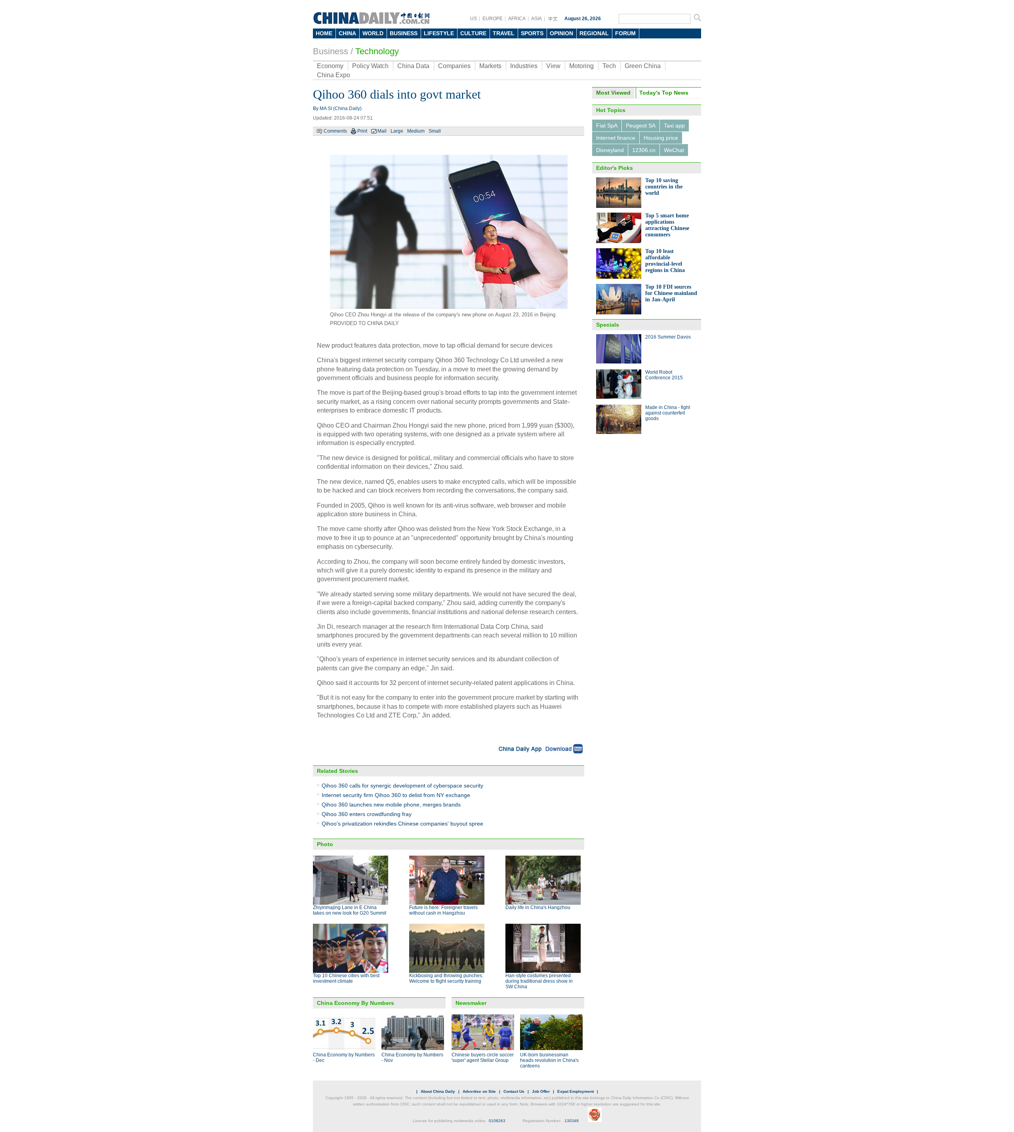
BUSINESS (403, 33)
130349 (571, 1121)
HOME (324, 33)
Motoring (581, 66)
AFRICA (517, 18)
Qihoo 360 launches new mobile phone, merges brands (391, 804)
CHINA (347, 33)
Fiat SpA (607, 125)
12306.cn (644, 150)
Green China (643, 66)
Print (362, 131)
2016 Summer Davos (668, 337)
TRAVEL (504, 33)
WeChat (674, 150)
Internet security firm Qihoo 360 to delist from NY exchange (396, 795)
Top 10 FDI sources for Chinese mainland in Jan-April (671, 293)
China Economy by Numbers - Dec (344, 1057)
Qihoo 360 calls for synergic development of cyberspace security (402, 785)
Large (397, 131)
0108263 (497, 1121)
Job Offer (541, 1091)
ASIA (536, 18)
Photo (325, 844)
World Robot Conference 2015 (664, 375)
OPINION (561, 33)
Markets (490, 66)
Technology (377, 51)
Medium (416, 131)
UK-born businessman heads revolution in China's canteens (549, 1060)
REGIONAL (594, 33)
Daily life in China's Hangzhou (537, 907)
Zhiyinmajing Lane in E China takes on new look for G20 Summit (349, 910)
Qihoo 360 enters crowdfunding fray (367, 814)
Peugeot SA (641, 125)
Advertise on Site (479, 1091)
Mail (382, 131)
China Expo (333, 75)
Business (330, 51)
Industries (523, 66)
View (553, 66)
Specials (607, 325)
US (473, 18)
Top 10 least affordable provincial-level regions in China (665, 260)
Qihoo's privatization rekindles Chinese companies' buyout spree (402, 823)
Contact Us (513, 1091)
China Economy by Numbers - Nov (412, 1057)
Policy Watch (370, 66)
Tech (609, 66)
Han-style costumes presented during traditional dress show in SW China (539, 981)
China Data (413, 66)
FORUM (625, 33)
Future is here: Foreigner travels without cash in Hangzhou (443, 910)
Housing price (661, 138)
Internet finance (615, 138)
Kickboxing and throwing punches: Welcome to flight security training (446, 978)
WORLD (372, 33)
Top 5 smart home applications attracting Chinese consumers (667, 225)
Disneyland (610, 150)
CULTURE (473, 33)
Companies (454, 66)
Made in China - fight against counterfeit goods (667, 413)
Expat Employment (575, 1091)
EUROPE (492, 18)
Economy (330, 66)
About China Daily (438, 1091)
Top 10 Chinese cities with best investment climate (346, 978)
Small (435, 131)
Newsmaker (471, 1003)
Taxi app (674, 125)
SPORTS (532, 33)
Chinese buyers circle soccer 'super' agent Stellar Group (483, 1057)
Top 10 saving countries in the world (663, 186)
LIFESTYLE (439, 33)
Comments (335, 131)
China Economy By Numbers (355, 1003)
